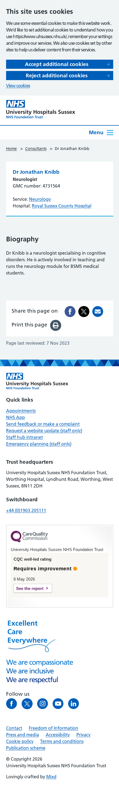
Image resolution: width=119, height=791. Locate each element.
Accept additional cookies (56, 64)
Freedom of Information (53, 728)
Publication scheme (25, 748)
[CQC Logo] (29, 541)
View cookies (18, 85)
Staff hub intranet (24, 437)
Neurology (40, 199)
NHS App (15, 417)
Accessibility (58, 734)
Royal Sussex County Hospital (61, 206)
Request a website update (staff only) (44, 430)
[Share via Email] (97, 311)
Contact (14, 728)
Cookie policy (19, 741)
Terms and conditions (62, 741)
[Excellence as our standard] (37, 381)
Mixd (51, 776)
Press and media (22, 734)
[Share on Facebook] (70, 311)
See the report (29, 588)
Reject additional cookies (56, 75)
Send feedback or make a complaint (43, 424)
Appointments (21, 410)
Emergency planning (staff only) (38, 444)
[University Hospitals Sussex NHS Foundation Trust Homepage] (40, 109)
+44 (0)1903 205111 (26, 510)
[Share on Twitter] (83, 311)
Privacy (83, 734)
